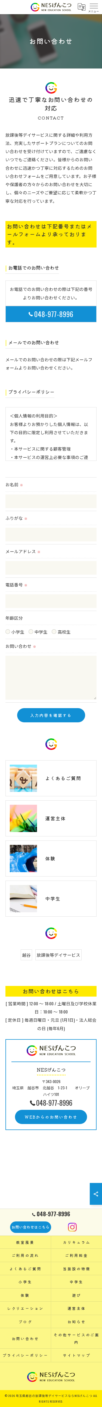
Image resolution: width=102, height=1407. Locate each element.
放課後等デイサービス (58, 955)
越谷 (26, 955)
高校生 (64, 631)
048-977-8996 (54, 314)
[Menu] (93, 7)
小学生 (17, 631)
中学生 (41, 631)
